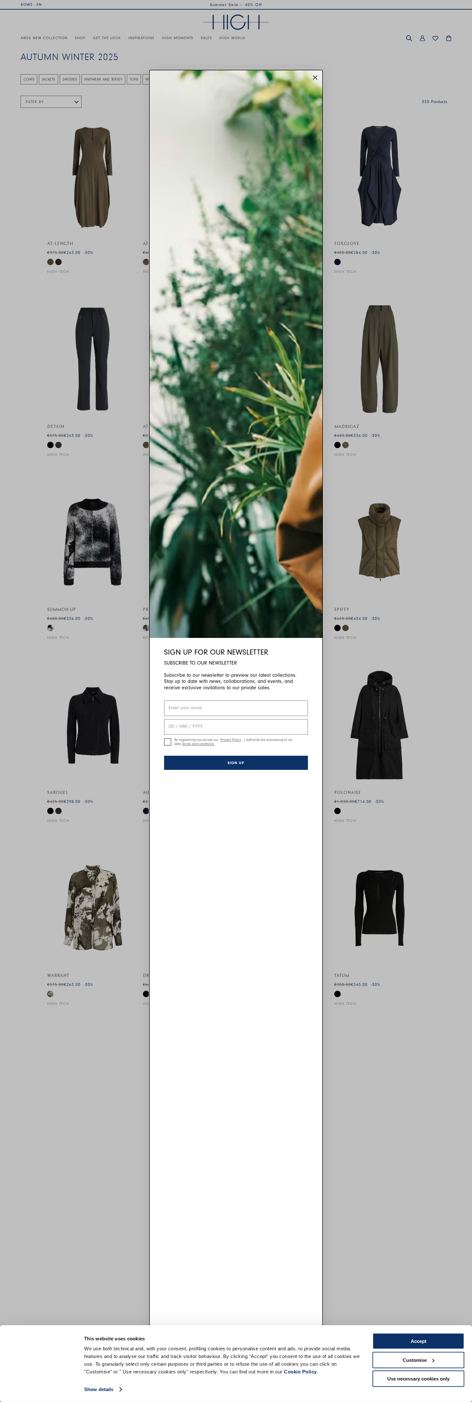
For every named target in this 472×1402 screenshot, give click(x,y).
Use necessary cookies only (418, 1378)
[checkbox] (167, 741)
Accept (418, 1341)
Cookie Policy (300, 1371)
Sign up (236, 763)
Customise (415, 1360)
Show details (98, 1389)
